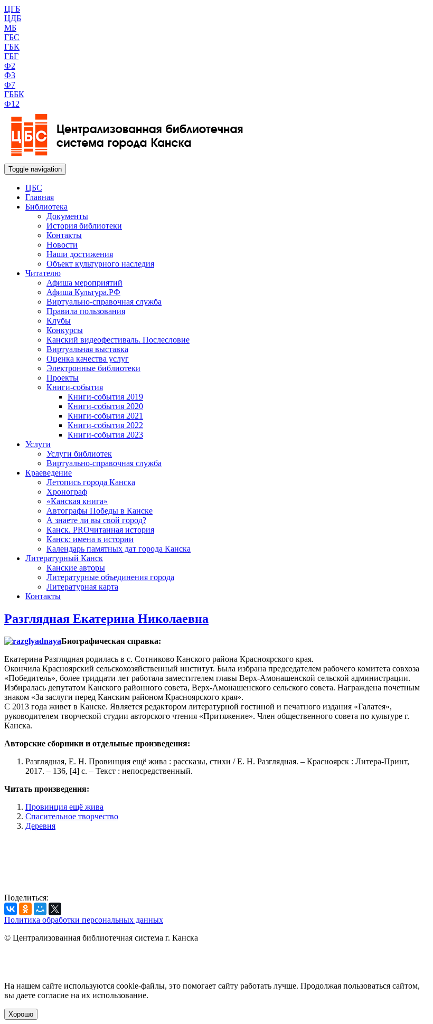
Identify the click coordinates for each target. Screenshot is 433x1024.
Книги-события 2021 (105, 415)
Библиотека (46, 206)
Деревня (40, 825)
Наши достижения (79, 254)
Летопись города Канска (90, 482)
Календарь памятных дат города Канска (118, 548)
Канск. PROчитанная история (100, 529)
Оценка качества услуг (87, 358)
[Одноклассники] (25, 909)
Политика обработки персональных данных (83, 919)
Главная (39, 197)
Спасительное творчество (71, 816)
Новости (62, 244)
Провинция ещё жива (64, 806)
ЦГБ (12, 8)
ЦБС (33, 187)
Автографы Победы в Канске (99, 510)
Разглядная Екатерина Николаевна (106, 618)
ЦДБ (12, 18)
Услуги (38, 444)
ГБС (12, 37)
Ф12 (12, 103)
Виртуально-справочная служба (104, 301)
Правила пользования (85, 311)
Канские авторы (75, 567)
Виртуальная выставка (87, 349)
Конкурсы (64, 330)
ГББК (14, 94)
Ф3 (9, 75)
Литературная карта (82, 586)
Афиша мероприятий (84, 282)
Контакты (64, 235)
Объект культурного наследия (100, 263)
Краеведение (48, 472)
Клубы (58, 320)
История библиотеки (84, 225)
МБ (10, 27)
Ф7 (9, 84)
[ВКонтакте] (10, 909)
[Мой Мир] (40, 909)
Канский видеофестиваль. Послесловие (118, 339)
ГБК (12, 46)
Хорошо (20, 1014)
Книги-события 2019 (105, 396)
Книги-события (74, 387)
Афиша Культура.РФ (83, 292)
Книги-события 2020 (105, 406)
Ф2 (9, 65)
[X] (55, 909)
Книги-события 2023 (105, 434)
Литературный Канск (64, 558)
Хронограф (66, 491)
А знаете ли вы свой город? (96, 520)
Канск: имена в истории (90, 539)
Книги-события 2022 (105, 425)
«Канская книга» (77, 501)
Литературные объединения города (110, 577)
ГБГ (11, 56)
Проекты (62, 377)
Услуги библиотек (79, 453)
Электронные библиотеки (93, 368)
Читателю (43, 273)
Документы (67, 216)
